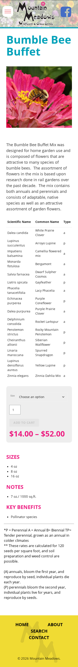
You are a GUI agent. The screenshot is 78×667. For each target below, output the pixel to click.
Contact (39, 637)
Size (12, 395)
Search (39, 631)
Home (22, 624)
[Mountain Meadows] (35, 14)
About (55, 624)
